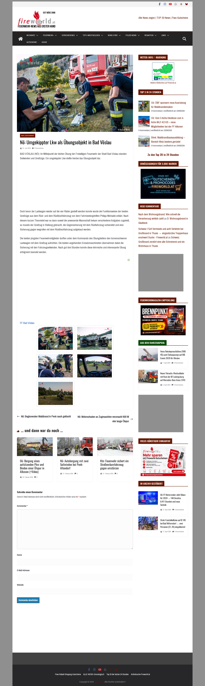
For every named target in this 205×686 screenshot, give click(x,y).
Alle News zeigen (147, 17)
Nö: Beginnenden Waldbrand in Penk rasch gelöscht (46, 416)
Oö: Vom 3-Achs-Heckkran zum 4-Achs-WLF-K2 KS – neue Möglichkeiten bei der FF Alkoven (167, 122)
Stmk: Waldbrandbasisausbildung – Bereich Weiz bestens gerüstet (168, 139)
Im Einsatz (31, 35)
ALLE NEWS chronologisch (93, 674)
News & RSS (113, 35)
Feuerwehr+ (48, 35)
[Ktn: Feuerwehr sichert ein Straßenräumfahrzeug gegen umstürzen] (115, 439)
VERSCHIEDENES (68, 35)
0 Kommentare (39, 148)
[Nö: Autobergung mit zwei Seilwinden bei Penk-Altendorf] (75, 439)
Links (163, 35)
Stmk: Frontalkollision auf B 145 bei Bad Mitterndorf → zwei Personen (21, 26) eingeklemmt (173, 523)
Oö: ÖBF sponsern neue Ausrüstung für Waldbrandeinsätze (168, 105)
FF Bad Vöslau (27, 323)
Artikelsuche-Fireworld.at (140, 674)
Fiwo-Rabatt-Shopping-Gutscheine (68, 674)
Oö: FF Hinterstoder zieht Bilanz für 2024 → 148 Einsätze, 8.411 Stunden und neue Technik (172, 500)
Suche (44, 42)
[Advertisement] (160, 272)
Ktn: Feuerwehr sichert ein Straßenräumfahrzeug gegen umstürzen (114, 464)
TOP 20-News (164, 17)
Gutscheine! (32, 42)
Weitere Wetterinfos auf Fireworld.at (163, 82)
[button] (36, 35)
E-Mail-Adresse (23, 570)
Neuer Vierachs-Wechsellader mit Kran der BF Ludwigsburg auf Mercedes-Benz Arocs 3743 (172, 377)
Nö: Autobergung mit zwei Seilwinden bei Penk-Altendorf (74, 464)
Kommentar (22, 506)
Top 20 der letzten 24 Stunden (118, 674)
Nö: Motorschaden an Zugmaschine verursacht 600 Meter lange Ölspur (103, 419)
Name (19, 555)
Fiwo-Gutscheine (180, 17)
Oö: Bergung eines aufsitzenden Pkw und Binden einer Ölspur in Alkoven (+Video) (32, 466)
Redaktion (149, 35)
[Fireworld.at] (20, 38)
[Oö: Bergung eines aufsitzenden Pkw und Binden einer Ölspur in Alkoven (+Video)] (35, 439)
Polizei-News (131, 35)
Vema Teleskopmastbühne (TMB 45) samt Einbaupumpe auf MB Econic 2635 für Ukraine (173, 355)
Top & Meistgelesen (91, 35)
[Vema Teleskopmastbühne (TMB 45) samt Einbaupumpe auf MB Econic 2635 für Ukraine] (148, 358)
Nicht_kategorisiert (27, 135)
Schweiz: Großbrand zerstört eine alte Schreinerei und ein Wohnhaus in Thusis (161, 241)
